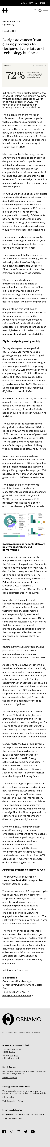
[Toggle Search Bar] (35, 10)
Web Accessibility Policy (12, 1101)
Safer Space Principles (12, 1118)
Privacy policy (8, 1097)
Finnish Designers (37, 3)
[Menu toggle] (45, 10)
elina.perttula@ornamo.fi (16, 996)
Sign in (24, 3)
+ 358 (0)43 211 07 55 (14, 992)
